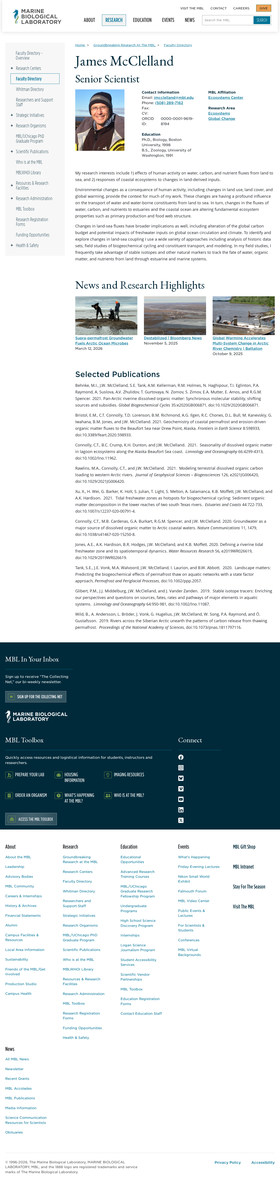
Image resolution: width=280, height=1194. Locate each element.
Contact (218, 8)
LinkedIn (181, 809)
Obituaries (14, 1132)
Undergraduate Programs (134, 908)
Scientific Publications (32, 151)
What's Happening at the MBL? (79, 797)
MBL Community (19, 886)
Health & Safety (27, 245)
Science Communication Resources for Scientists (26, 1120)
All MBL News (17, 1059)
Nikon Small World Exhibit (194, 878)
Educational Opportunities (132, 859)
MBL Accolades (18, 1088)
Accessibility (263, 1162)
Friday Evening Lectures (199, 866)
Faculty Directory (29, 79)
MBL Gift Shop (244, 846)
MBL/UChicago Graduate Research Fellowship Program (138, 891)
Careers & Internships (23, 896)
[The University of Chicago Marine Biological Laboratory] (37, 16)
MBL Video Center (193, 901)
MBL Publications (20, 1098)
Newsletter (14, 1069)
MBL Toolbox (25, 208)
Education (141, 21)
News (188, 21)
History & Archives (21, 905)
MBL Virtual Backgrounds (189, 952)
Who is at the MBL (29, 162)
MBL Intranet (243, 866)
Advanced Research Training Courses (138, 874)
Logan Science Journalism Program (138, 947)
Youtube (181, 799)
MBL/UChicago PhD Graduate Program (30, 138)
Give (264, 8)
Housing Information (74, 777)
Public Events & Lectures (191, 913)
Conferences (189, 940)
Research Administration (34, 198)
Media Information (21, 1108)
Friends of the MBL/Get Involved (25, 971)
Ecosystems (219, 113)
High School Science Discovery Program (138, 922)
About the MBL (18, 857)
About (87, 21)
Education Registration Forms (140, 1001)
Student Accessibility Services (138, 962)
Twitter (181, 820)
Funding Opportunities (32, 234)
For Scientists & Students (191, 927)
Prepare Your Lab (29, 774)
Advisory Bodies (19, 876)
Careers (241, 8)
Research (112, 21)
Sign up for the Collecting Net (39, 696)
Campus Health (18, 993)
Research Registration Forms (32, 222)
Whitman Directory (30, 89)
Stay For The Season (249, 886)
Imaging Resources (129, 774)
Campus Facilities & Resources (22, 937)
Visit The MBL (192, 8)
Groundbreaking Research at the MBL (80, 859)
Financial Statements (23, 915)
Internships (130, 935)
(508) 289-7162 (169, 102)
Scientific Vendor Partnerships (135, 976)
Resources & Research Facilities (32, 185)
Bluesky (181, 778)
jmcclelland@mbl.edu (174, 97)
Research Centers (28, 68)
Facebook (181, 757)
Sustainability (16, 959)
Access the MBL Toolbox (35, 819)
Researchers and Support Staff (34, 102)
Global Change (221, 118)
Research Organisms (31, 125)
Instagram (181, 767)
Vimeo (181, 788)
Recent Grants (17, 1078)
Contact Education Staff (141, 1013)
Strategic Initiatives (30, 115)
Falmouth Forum (192, 891)
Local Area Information (24, 949)
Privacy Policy (228, 1162)
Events (166, 21)
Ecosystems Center (225, 97)
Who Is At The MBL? (129, 795)
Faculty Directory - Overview (29, 55)
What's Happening (194, 857)
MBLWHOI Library (28, 172)
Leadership (14, 866)
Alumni (11, 925)
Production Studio (21, 984)
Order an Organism (31, 795)
